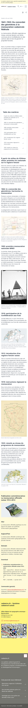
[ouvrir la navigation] (26, 6)
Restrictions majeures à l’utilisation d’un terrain (12, 684)
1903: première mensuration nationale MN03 (11, 128)
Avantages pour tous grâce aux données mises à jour (11, 696)
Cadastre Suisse (11, 6)
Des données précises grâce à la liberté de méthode (11, 690)
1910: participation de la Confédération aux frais (10, 133)
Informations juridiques (11, 705)
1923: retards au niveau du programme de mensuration (11, 148)
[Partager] (26, 12)
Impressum (3, 705)
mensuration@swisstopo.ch (15, 589)
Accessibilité (19, 705)
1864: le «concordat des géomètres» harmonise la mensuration (13, 123)
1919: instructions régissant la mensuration (11, 143)
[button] (25, 655)
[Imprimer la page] (22, 12)
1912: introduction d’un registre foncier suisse (12, 138)
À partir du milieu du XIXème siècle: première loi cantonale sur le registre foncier (13, 117)
